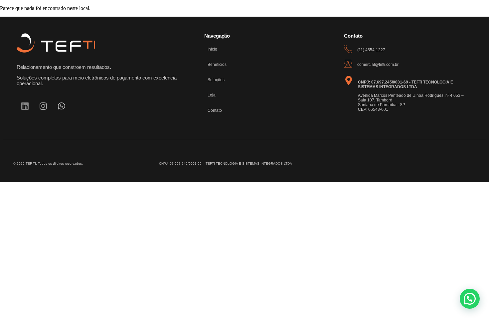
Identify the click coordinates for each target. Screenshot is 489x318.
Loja (212, 95)
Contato (215, 110)
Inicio (212, 49)
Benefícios (217, 64)
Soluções (216, 80)
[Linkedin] (25, 106)
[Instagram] (43, 106)
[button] (470, 299)
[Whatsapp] (61, 106)
